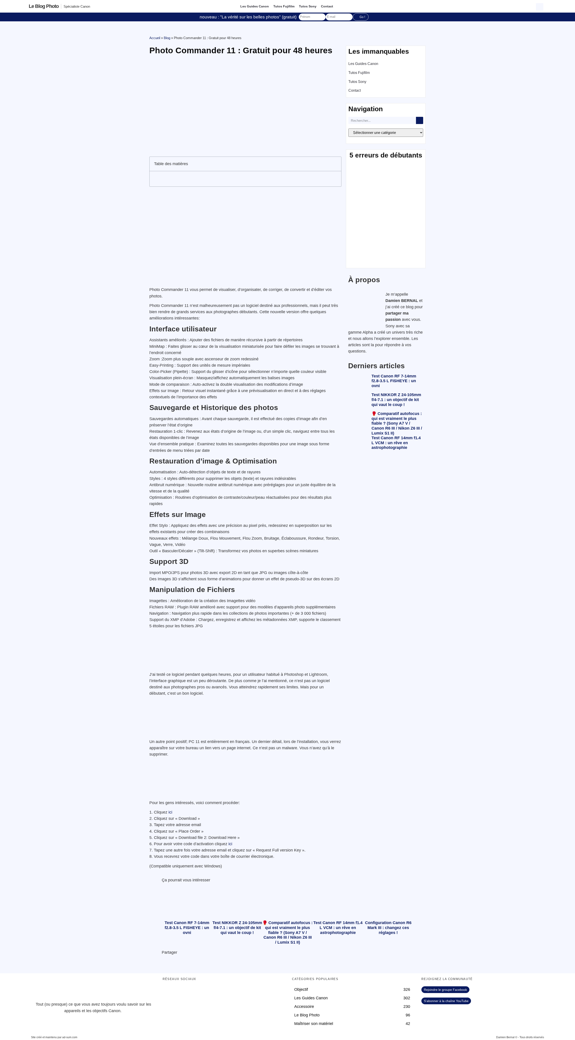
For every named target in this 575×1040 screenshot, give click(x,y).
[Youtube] (193, 992)
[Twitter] (180, 992)
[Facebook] (168, 992)
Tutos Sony (307, 6)
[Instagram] (205, 992)
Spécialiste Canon (77, 6)
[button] (540, 6)
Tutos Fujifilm (283, 6)
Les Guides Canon (254, 6)
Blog (167, 38)
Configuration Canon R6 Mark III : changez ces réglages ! (388, 927)
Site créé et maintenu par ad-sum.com (54, 1037)
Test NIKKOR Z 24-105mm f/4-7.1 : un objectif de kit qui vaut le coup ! (396, 399)
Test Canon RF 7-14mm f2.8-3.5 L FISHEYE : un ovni (394, 381)
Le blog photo (44, 6)
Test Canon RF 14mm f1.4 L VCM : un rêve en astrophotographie (396, 443)
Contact (327, 6)
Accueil (154, 38)
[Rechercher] (419, 120)
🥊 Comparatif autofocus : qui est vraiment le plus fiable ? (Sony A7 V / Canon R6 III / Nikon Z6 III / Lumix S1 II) (397, 423)
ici (170, 812)
